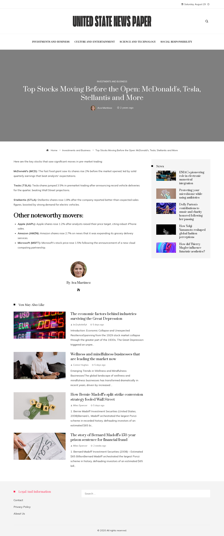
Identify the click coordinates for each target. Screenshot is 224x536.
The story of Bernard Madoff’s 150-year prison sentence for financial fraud (103, 437)
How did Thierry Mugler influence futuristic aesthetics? (192, 247)
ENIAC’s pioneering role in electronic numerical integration (191, 178)
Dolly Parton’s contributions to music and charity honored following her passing (191, 212)
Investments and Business (112, 81)
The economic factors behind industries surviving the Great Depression (103, 316)
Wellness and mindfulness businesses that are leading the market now (105, 356)
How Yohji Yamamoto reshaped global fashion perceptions (192, 231)
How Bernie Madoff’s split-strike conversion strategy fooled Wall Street (107, 397)
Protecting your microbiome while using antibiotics (190, 194)
